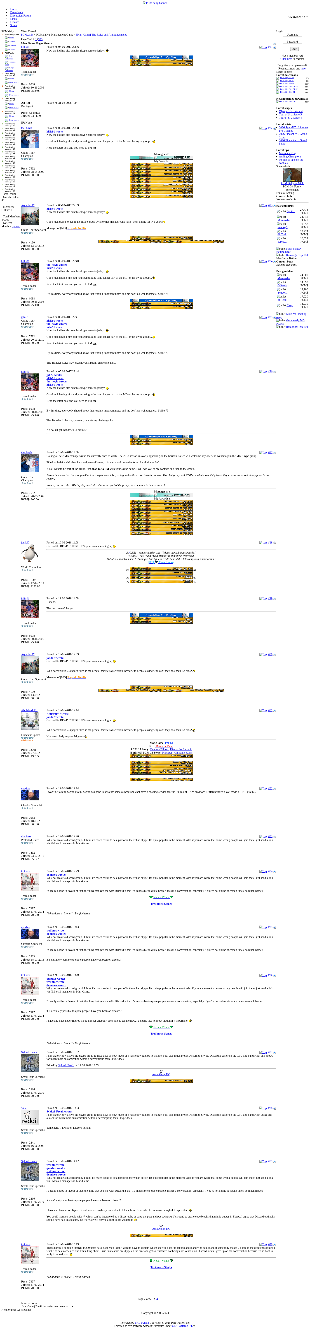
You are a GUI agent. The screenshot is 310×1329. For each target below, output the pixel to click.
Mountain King (287, 153)
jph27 (24, 317)
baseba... (282, 241)
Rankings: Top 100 (297, 255)
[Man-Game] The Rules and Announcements (101, 34)
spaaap (16, 226)
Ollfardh (282, 285)
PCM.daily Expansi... (288, 83)
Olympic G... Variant (291, 111)
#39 (270, 1161)
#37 (270, 1052)
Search (12, 41)
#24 (270, 260)
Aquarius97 (27, 205)
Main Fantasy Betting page (289, 250)
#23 (270, 205)
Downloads (13, 82)
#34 (270, 871)
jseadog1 (283, 227)
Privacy (12, 49)
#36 (270, 974)
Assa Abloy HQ (161, 1074)
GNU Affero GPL (182, 1325)
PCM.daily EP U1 (287, 81)
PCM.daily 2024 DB (287, 92)
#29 (270, 598)
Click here (286, 58)
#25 (270, 317)
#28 (270, 542)
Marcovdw (284, 220)
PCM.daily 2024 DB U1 (289, 89)
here (303, 68)
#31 (270, 710)
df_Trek (282, 234)
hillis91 (25, 46)
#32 (270, 788)
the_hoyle (26, 127)
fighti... (291, 211)
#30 (270, 654)
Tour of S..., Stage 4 (290, 117)
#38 (270, 1107)
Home (11, 37)
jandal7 (25, 542)
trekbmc (25, 871)
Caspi (290, 305)
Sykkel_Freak (29, 1052)
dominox (26, 836)
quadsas (25, 788)
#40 (270, 1244)
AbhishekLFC (29, 710)
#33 (270, 836)
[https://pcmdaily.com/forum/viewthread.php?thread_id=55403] (161, 573)
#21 (270, 46)
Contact (12, 45)
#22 (270, 127)
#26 (270, 371)
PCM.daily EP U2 (287, 78)
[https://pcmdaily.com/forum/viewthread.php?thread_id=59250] (161, 158)
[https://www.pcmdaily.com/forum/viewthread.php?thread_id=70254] (161, 57)
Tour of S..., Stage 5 (290, 114)
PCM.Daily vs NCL (292, 183)
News (11, 78)
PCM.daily (27, 34)
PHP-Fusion (142, 1322)
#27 (270, 452)
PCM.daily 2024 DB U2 (289, 86)
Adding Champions (290, 156)
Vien (24, 1108)
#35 (270, 926)
